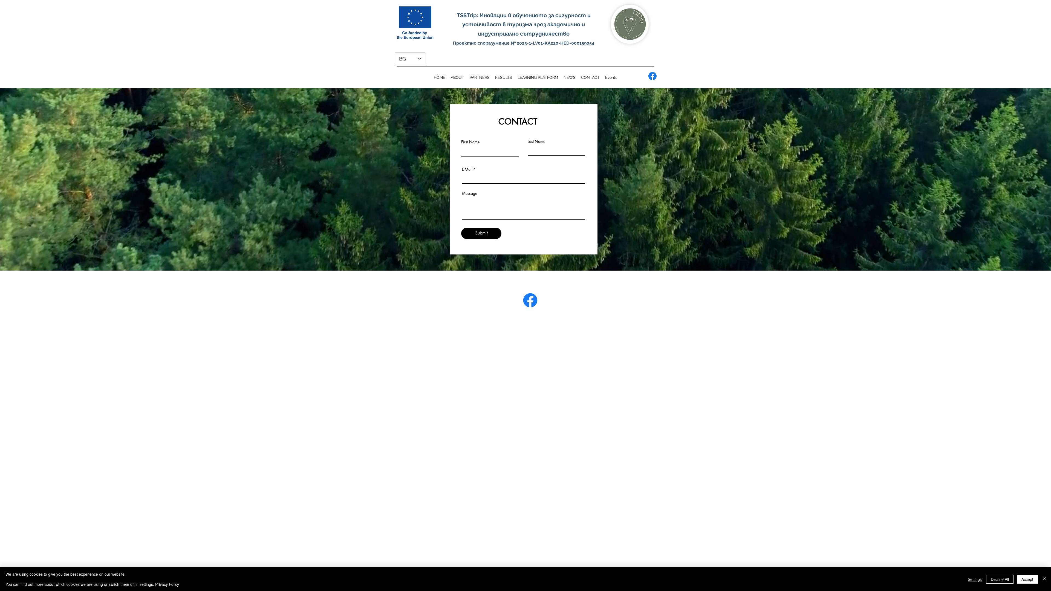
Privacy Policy (167, 584)
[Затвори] (1044, 579)
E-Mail (467, 169)
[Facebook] (652, 76)
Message (469, 193)
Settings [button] (975, 579)
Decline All (1000, 579)
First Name (470, 142)
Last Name (536, 141)
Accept (1027, 579)
